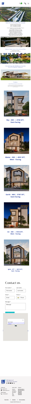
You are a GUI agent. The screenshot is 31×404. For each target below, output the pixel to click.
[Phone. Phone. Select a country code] (18, 297)
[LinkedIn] (12, 383)
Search (13, 395)
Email (7, 294)
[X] (14, 383)
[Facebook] (8, 383)
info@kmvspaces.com (6, 390)
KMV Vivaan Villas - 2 (21, 390)
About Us (13, 389)
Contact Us (14, 390)
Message (8, 301)
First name (8, 287)
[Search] (19, 3)
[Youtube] (10, 383)
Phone (18, 294)
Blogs (13, 394)
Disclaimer (13, 399)
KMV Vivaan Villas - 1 (21, 389)
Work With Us (14, 391)
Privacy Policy (6, 399)
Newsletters (14, 392)
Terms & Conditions (22, 399)
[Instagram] (7, 383)
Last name (19, 287)
